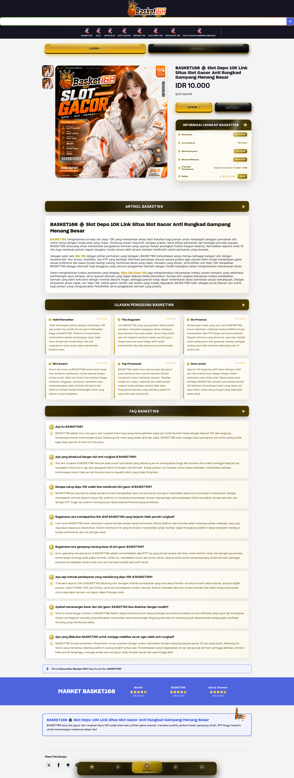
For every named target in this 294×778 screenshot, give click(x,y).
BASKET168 (58, 239)
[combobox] (143, 21)
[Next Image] (164, 122)
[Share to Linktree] (68, 765)
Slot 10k (80, 256)
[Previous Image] (58, 122)
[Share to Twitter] (49, 765)
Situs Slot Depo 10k (133, 272)
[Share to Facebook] (58, 765)
